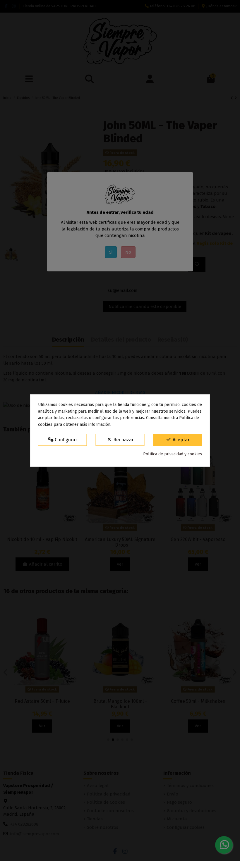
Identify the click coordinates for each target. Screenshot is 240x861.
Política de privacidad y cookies (172, 454)
